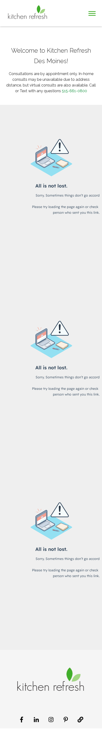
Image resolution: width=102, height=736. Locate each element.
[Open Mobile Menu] (92, 13)
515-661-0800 (74, 91)
